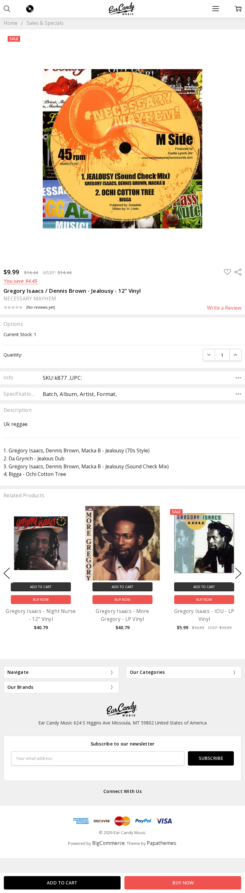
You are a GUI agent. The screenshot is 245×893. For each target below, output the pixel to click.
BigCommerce (108, 843)
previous (6, 573)
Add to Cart (40, 586)
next (238, 573)
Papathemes (161, 843)
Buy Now (40, 599)
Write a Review (224, 308)
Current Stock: (20, 334)
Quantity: (13, 355)
